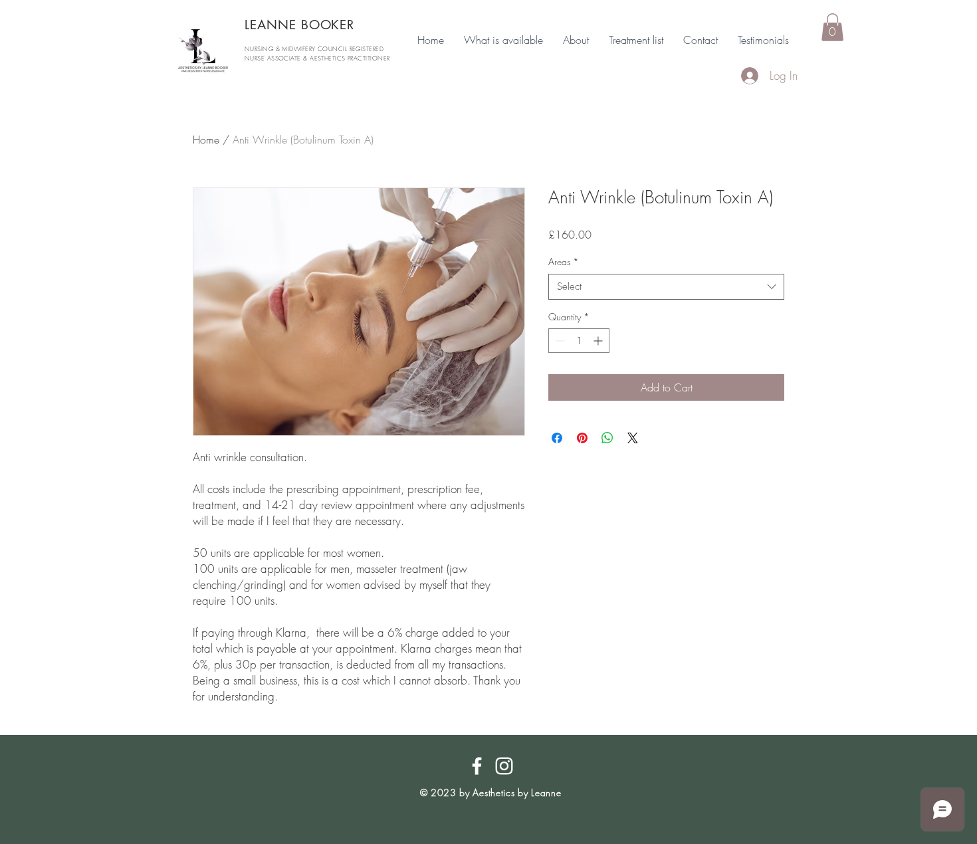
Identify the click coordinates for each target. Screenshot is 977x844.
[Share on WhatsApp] (607, 438)
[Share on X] (633, 438)
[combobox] (666, 287)
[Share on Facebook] (557, 438)
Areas (563, 261)
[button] (832, 27)
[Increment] (599, 340)
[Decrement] (558, 340)
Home (206, 139)
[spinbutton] (579, 340)
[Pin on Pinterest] (582, 438)
